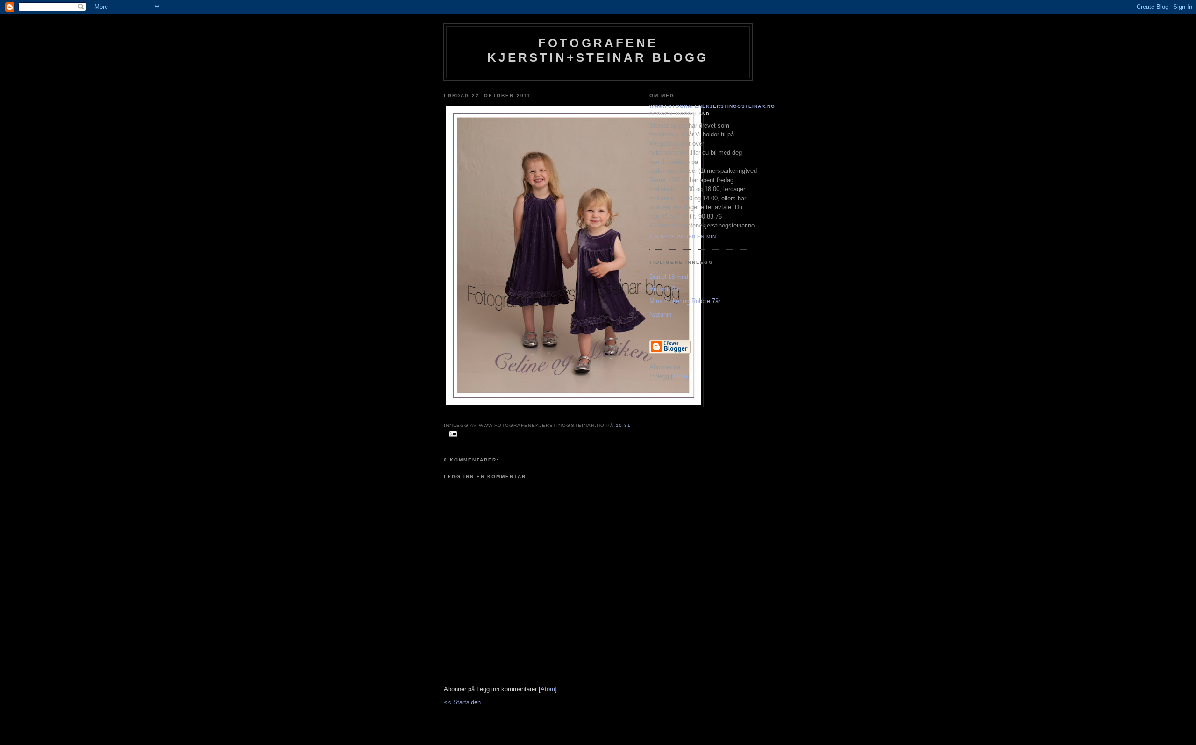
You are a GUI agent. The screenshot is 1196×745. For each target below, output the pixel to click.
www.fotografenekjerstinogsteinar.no (712, 106)
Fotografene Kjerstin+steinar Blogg (597, 50)
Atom (548, 689)
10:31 (623, 425)
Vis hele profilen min (682, 236)
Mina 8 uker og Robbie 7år (684, 301)
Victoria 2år (664, 288)
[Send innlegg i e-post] (451, 434)
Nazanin (660, 314)
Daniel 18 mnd (668, 276)
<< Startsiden (462, 702)
